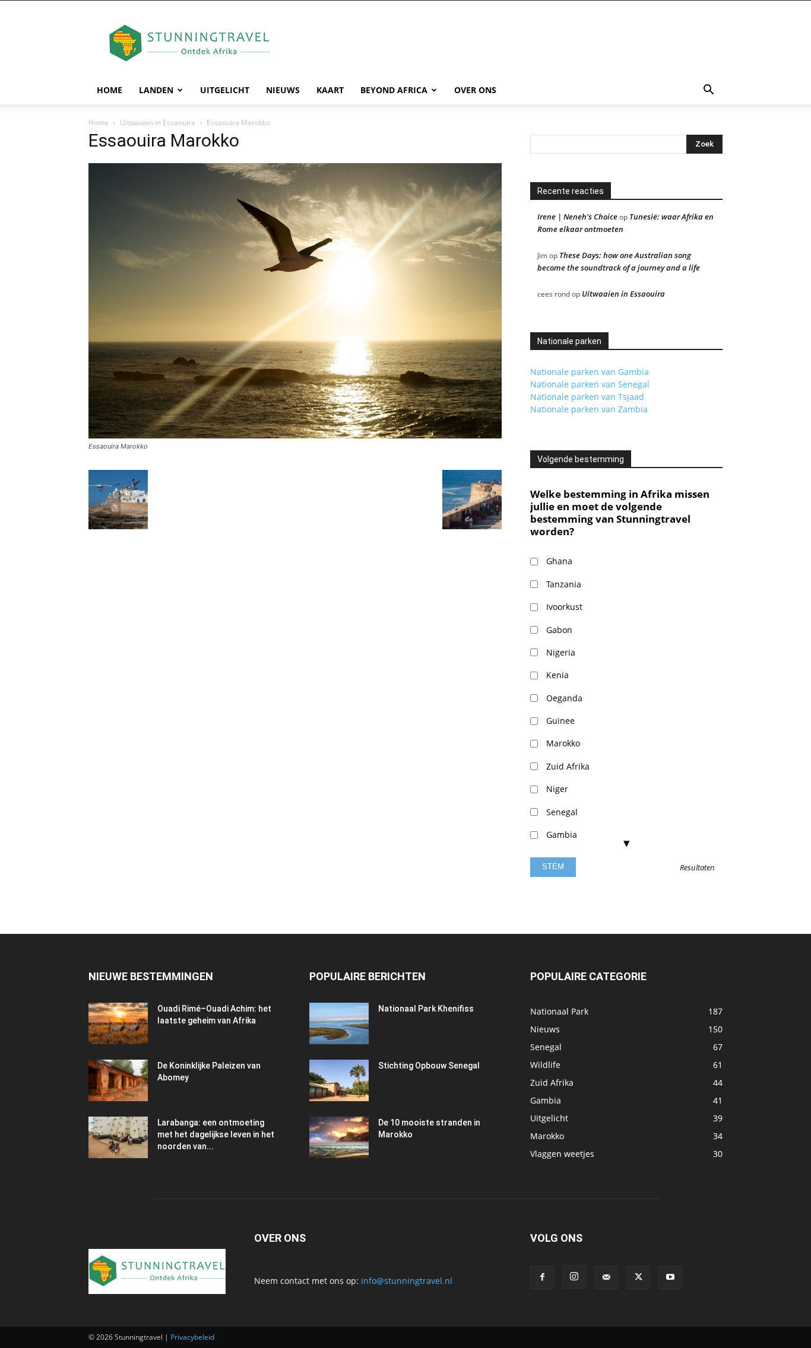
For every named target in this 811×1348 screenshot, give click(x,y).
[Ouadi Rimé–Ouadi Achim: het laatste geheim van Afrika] (118, 1023)
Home (109, 90)
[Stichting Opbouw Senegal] (339, 1080)
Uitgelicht (224, 90)
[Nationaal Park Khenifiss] (339, 1023)
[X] (638, 1277)
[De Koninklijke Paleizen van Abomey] (118, 1080)
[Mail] (606, 1277)
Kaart (330, 90)
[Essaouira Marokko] (295, 435)
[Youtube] (670, 1277)
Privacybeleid (192, 1337)
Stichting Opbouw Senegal (429, 1065)
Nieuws (283, 90)
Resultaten (697, 868)
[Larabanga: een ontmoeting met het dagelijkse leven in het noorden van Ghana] (118, 1137)
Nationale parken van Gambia (589, 371)
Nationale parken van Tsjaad (587, 396)
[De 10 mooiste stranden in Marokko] (339, 1137)
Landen (156, 90)
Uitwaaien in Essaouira (157, 122)
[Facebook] (542, 1277)
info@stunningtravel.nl (406, 1280)
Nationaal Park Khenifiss (426, 1008)
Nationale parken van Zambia (589, 409)
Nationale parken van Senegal (590, 384)
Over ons (475, 90)
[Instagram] (574, 1277)
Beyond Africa (393, 90)
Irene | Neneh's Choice (577, 216)
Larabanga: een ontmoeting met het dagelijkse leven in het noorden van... (215, 1134)
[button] (708, 91)
